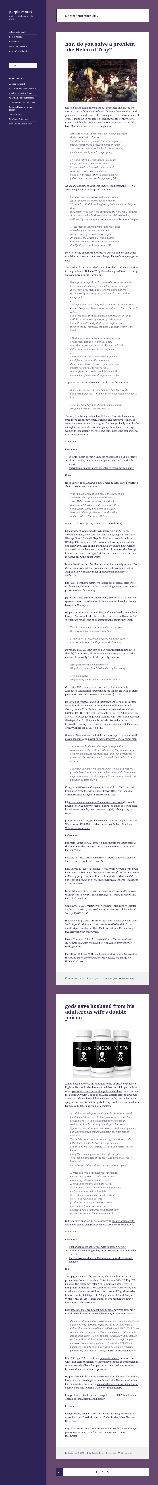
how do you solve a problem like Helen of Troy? (100, 46)
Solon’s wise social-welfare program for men (90, 423)
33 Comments (128, 978)
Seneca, (118, 1350)
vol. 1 (92, 861)
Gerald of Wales (77, 701)
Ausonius (112, 1453)
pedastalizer (98, 735)
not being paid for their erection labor (92, 252)
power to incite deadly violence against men (112, 738)
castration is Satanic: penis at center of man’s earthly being (101, 467)
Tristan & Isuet (15, 114)
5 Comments (126, 1453)
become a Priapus (128, 219)
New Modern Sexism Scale (20, 123)
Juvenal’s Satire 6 (109, 1357)
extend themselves (80, 308)
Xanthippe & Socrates (18, 119)
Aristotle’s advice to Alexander (22, 102)
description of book (76, 861)
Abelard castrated (17, 84)
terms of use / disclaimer (19, 51)
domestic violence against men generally (93, 1309)
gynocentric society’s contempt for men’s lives (97, 1091)
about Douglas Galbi (18, 46)
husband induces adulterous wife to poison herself (97, 1246)
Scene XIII (70, 523)
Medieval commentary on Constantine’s (96, 801)
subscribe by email (17, 32)
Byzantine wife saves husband (22, 88)
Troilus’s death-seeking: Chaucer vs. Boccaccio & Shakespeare (103, 456)
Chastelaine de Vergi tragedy (21, 97)
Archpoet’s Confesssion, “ (79, 690)
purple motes (20, 11)
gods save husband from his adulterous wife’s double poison (99, 1012)
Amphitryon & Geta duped (20, 93)
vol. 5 (99, 861)
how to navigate (16, 37)
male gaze (112, 978)
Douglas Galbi (97, 978)
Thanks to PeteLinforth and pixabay (85, 1398)
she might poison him (124, 1087)
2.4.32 (116, 597)
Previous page (59, 1472)
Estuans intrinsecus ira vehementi (94, 694)
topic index (14, 41)
